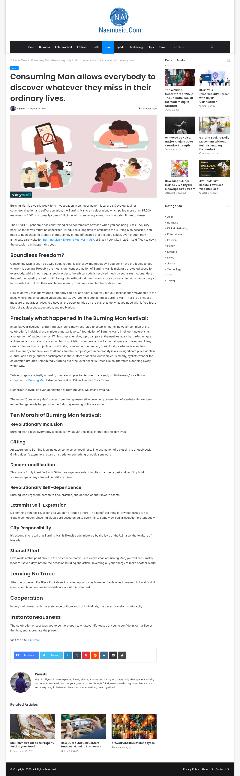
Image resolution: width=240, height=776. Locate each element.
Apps (170, 216)
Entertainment (63, 46)
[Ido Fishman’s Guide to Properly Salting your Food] (32, 726)
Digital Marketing (177, 228)
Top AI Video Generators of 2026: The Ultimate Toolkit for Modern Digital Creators (179, 98)
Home (30, 46)
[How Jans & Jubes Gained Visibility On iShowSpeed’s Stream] (180, 168)
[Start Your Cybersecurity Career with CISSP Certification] (214, 77)
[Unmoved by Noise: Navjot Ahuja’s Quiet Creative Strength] (180, 125)
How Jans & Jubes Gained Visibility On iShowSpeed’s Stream (180, 185)
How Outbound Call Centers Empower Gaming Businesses (81, 744)
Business (44, 46)
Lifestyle (172, 251)
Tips (151, 46)
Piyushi (21, 108)
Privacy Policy (191, 769)
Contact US (222, 769)
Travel (162, 46)
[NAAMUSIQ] (120, 21)
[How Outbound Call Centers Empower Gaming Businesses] (83, 726)
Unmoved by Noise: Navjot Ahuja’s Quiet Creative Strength (179, 141)
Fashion (81, 46)
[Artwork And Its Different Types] (134, 726)
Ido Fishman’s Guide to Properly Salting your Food (32, 744)
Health (95, 46)
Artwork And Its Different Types (133, 743)
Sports (120, 46)
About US (207, 769)
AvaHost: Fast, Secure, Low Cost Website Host (211, 185)
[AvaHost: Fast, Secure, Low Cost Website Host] (214, 168)
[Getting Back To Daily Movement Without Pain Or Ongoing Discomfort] (214, 125)
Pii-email (34, 640)
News (108, 46)
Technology (136, 46)
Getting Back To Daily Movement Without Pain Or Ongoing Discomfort (214, 143)
